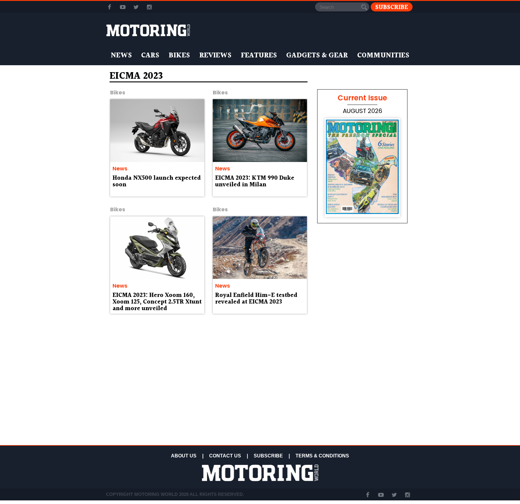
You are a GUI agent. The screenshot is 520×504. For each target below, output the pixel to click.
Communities (383, 55)
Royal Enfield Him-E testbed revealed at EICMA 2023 (256, 299)
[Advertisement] (362, 400)
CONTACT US (225, 455)
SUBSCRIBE (268, 455)
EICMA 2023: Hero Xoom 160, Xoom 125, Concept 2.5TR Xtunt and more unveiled (157, 302)
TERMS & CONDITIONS (322, 455)
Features (259, 55)
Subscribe (391, 7)
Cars (150, 55)
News (121, 55)
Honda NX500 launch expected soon (157, 181)
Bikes (179, 55)
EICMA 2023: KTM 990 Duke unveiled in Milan (254, 181)
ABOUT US (184, 455)
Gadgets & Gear (317, 55)
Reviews (215, 55)
